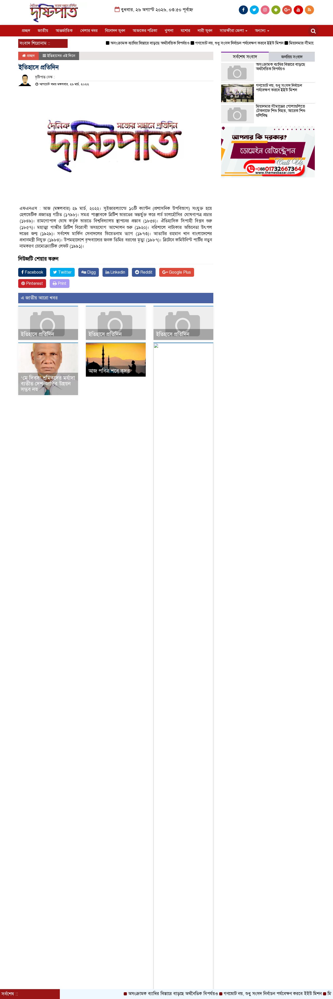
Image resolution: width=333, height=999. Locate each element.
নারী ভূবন (205, 30)
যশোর (185, 30)
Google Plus (179, 272)
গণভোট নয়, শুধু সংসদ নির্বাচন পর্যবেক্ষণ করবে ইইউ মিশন (226, 43)
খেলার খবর (89, 30)
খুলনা (169, 30)
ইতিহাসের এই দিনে (61, 55)
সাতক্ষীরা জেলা (232, 30)
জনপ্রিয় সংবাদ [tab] (292, 57)
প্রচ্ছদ (26, 30)
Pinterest (34, 283)
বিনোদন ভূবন (115, 30)
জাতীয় (43, 30)
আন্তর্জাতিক (64, 30)
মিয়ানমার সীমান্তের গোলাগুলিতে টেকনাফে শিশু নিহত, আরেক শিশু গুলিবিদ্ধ (280, 111)
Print (61, 283)
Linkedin (117, 272)
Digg (91, 272)
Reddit (145, 272)
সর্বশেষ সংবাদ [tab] (245, 57)
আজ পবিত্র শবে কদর (109, 371)
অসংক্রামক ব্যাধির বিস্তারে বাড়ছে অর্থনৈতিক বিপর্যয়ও (136, 43)
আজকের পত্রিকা (145, 30)
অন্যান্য (261, 30)
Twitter (64, 272)
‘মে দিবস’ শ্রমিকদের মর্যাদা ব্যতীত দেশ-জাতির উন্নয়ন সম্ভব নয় (48, 384)
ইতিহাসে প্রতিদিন (37, 334)
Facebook (33, 272)
